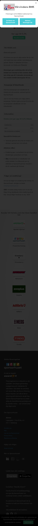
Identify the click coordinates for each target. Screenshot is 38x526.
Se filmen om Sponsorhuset (10, 21)
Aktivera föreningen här (27, 21)
